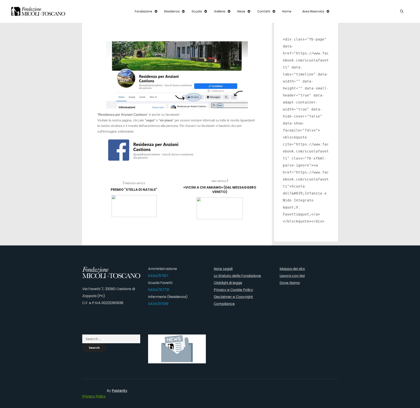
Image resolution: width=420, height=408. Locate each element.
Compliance (224, 303)
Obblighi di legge (228, 282)
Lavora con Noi (292, 275)
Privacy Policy (94, 396)
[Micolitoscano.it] (38, 11)
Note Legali (223, 268)
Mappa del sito (292, 268)
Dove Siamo (290, 282)
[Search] (402, 11)
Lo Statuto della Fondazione (237, 275)
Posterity (119, 390)
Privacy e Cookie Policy (233, 289)
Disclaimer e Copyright (233, 296)
